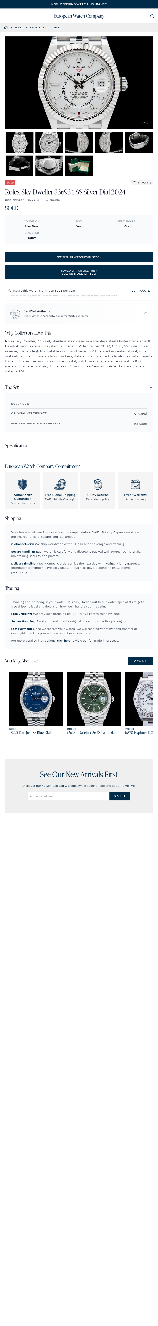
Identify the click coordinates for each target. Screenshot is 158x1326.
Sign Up (119, 796)
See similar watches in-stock (79, 257)
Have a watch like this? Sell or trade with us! (79, 272)
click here (64, 640)
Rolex (19, 27)
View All (140, 661)
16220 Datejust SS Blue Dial (30, 733)
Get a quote (141, 290)
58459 (57, 27)
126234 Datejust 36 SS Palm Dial (91, 733)
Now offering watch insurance (79, 4)
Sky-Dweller (38, 27)
